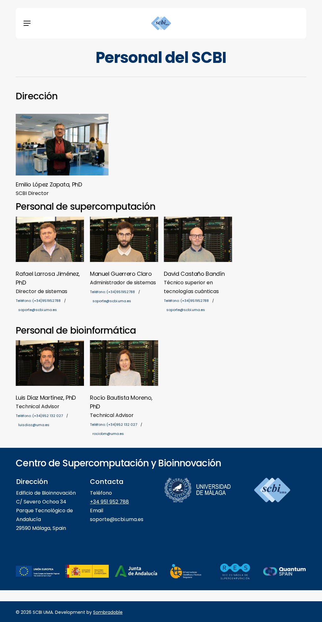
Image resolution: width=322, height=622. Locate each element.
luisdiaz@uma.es (33, 424)
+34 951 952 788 (109, 501)
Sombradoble (108, 612)
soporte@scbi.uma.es (37, 309)
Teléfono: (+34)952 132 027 (39, 415)
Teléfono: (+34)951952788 (38, 300)
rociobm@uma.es (108, 433)
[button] (27, 23)
